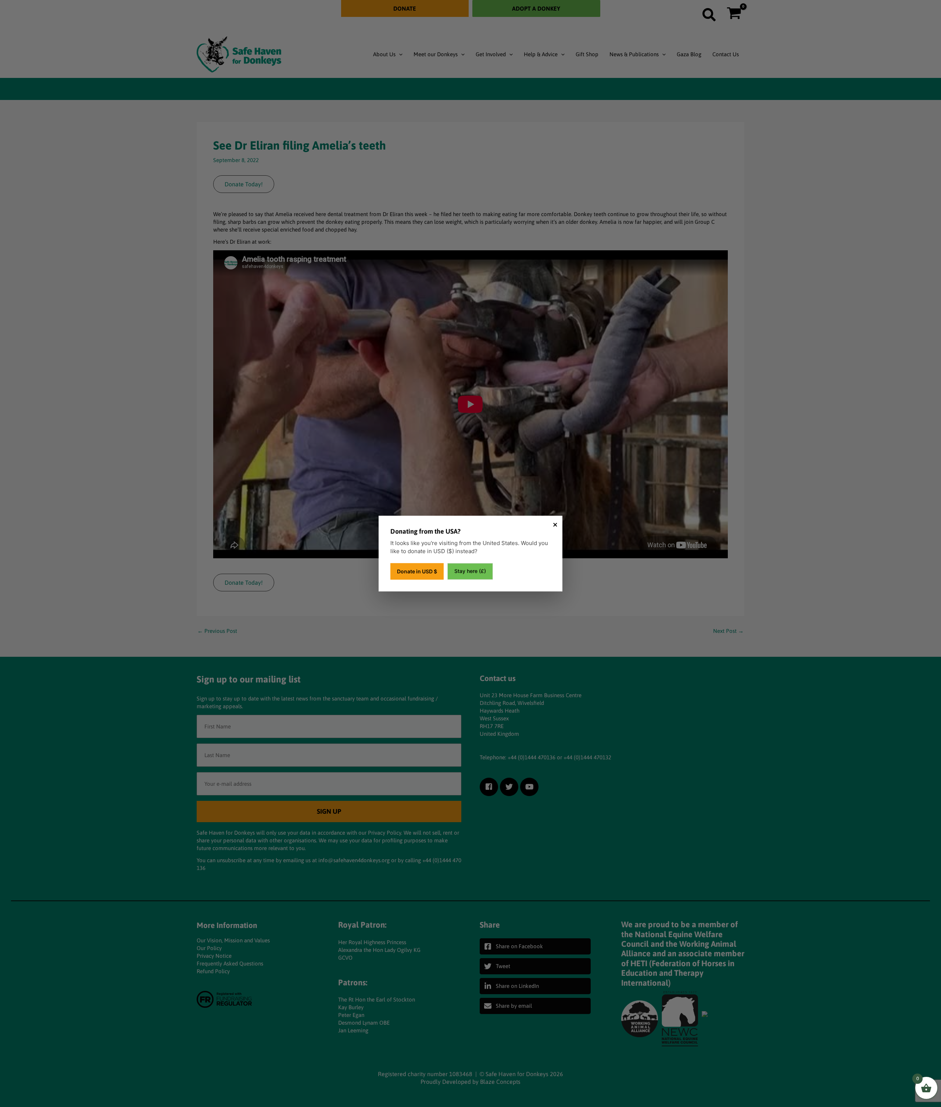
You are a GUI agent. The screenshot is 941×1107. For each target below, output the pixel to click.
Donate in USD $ (417, 571)
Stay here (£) (470, 571)
